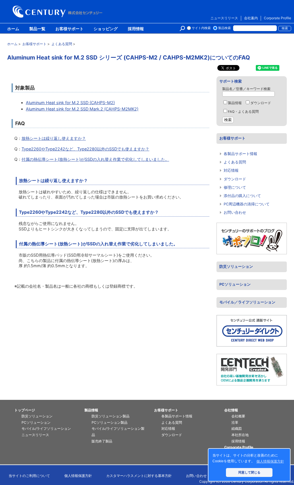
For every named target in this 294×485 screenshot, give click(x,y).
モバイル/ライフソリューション (46, 428)
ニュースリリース (224, 18)
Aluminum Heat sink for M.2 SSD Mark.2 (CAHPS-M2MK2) (82, 108)
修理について (235, 187)
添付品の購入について (242, 196)
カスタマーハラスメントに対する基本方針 (139, 475)
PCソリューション (235, 284)
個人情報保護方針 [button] (270, 461)
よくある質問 (235, 162)
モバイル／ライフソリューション (247, 302)
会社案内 (251, 18)
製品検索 (224, 28)
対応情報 (231, 170)
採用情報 (136, 29)
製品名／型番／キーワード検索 (246, 89)
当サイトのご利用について (29, 475)
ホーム (13, 29)
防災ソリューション (236, 266)
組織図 (236, 428)
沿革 (234, 422)
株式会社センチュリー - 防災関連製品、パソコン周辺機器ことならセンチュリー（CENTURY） (59, 12)
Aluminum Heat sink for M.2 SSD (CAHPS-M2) (70, 102)
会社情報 (231, 410)
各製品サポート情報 (240, 154)
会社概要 (238, 416)
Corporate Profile (277, 18)
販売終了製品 (102, 441)
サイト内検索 (201, 28)
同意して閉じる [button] (249, 472)
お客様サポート (69, 29)
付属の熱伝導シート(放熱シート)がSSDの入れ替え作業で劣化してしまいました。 (95, 159)
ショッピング (106, 29)
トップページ (24, 410)
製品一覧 (37, 29)
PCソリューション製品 (109, 422)
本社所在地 (240, 435)
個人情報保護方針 (78, 475)
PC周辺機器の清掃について (247, 204)
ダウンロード (260, 103)
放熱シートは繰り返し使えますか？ (54, 138)
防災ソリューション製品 (110, 416)
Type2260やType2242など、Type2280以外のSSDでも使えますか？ (85, 148)
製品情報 (235, 103)
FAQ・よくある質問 (243, 112)
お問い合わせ (235, 212)
